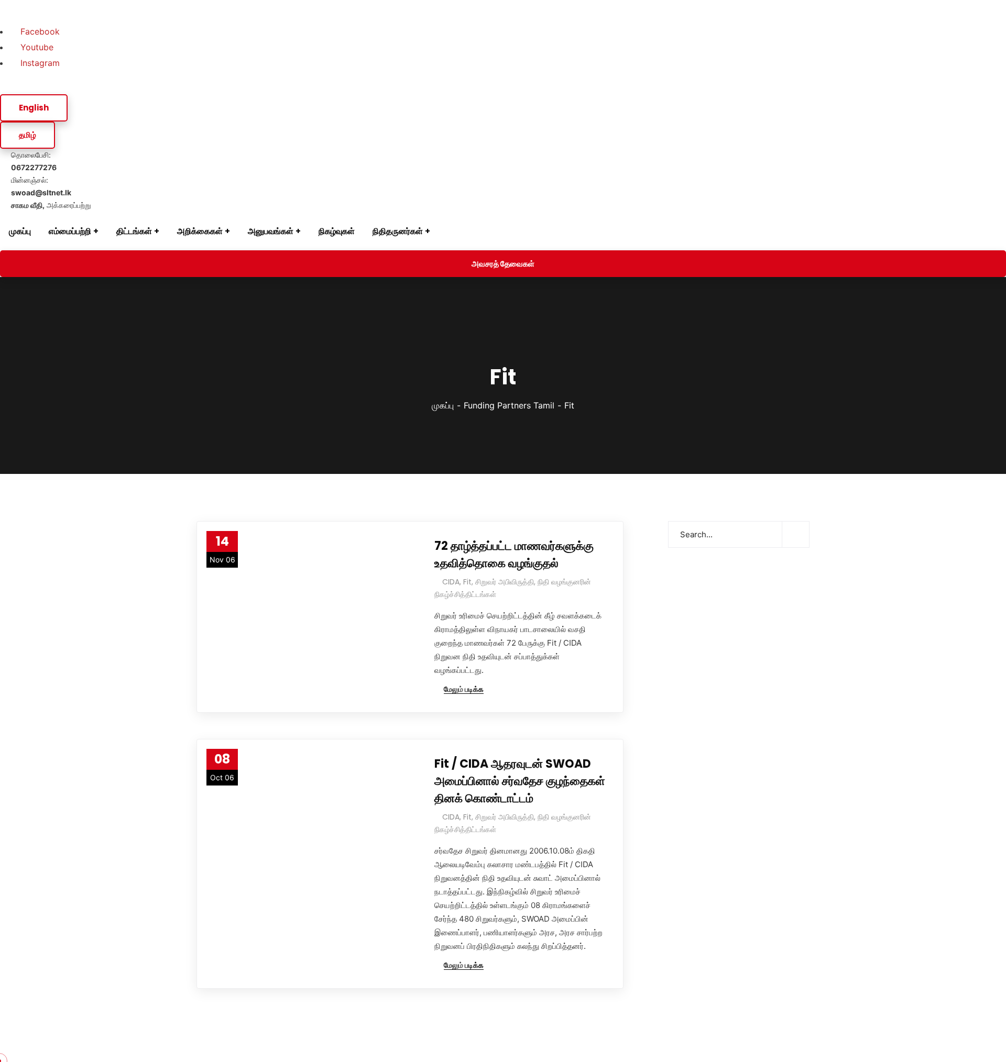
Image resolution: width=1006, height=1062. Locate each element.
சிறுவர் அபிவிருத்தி (504, 582)
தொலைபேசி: (34, 161)
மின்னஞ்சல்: (41, 186)
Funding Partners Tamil (509, 405)
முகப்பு (443, 405)
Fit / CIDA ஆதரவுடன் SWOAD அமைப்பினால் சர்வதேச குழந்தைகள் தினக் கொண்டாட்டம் (519, 781)
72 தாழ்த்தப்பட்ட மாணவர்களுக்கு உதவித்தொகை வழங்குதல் (514, 554)
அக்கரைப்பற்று (51, 205)
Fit (467, 582)
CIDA (451, 582)
